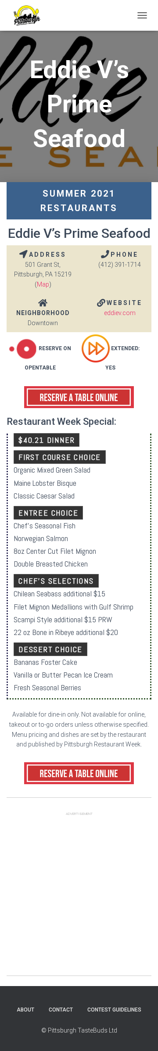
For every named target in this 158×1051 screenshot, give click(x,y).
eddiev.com (120, 312)
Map (43, 284)
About (25, 1010)
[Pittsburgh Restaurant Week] (30, 15)
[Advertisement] (79, 897)
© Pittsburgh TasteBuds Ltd (79, 1030)
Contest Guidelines (114, 1010)
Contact (61, 1010)
